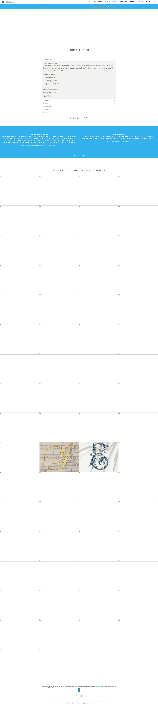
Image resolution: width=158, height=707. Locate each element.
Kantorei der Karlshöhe (96, 6)
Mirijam (79, 155)
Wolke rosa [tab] (47, 112)
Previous (75, 156)
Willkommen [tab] (48, 106)
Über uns (91, 701)
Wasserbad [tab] (47, 100)
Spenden (98, 701)
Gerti (78, 155)
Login (104, 701)
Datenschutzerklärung (72, 703)
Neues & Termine (61, 701)
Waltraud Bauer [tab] (48, 59)
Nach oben (79, 690)
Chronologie (83, 701)
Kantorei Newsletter (98, 686)
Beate (77, 155)
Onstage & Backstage (105, 6)
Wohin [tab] (46, 109)
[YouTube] (76, 696)
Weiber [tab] (46, 103)
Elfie (80, 155)
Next (83, 156)
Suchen (154, 2)
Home (53, 701)
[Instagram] (81, 696)
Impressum (65, 703)
